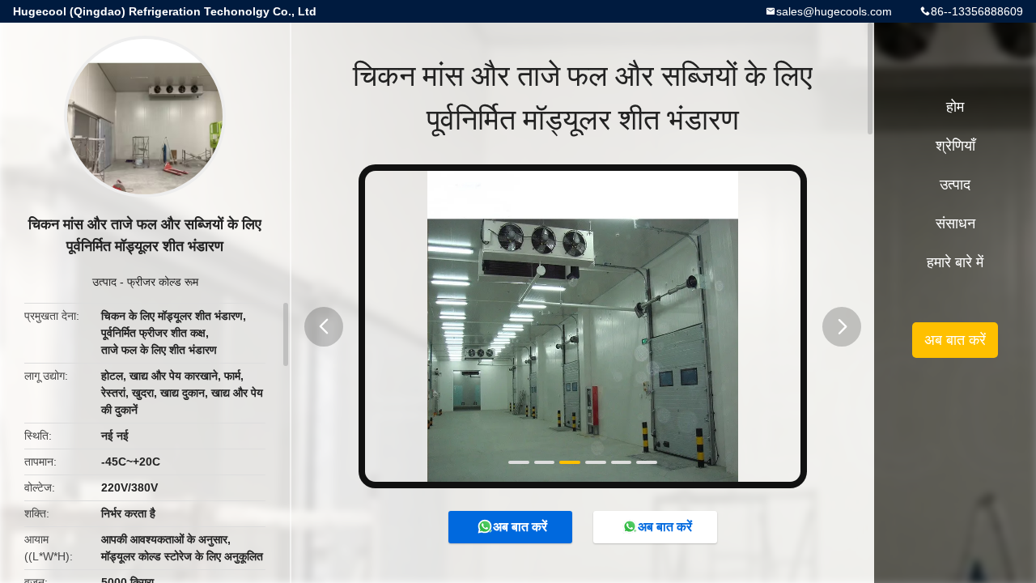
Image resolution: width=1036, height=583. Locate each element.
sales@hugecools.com (834, 11)
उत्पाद (104, 281)
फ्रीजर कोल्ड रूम (162, 281)
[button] (323, 327)
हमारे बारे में (955, 262)
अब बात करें (520, 527)
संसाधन (955, 223)
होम (955, 107)
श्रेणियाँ (955, 146)
